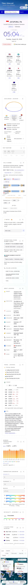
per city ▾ (14, 205)
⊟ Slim (7, 553)
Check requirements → (10, 433)
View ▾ (3, 578)
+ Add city (6, 181)
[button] (7, 573)
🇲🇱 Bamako (6, 562)
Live (5, 581)
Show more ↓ (17, 298)
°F (18, 441)
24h (25, 7)
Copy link (21, 553)
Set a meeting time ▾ (19, 170)
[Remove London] (12, 68)
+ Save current (13, 208)
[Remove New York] (12, 54)
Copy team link (7, 172)
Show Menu (2, 12)
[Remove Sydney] (17, 82)
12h (22, 7)
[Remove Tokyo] (21, 68)
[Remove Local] (21, 54)
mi (17, 527)
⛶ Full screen (14, 29)
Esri (26, 584)
